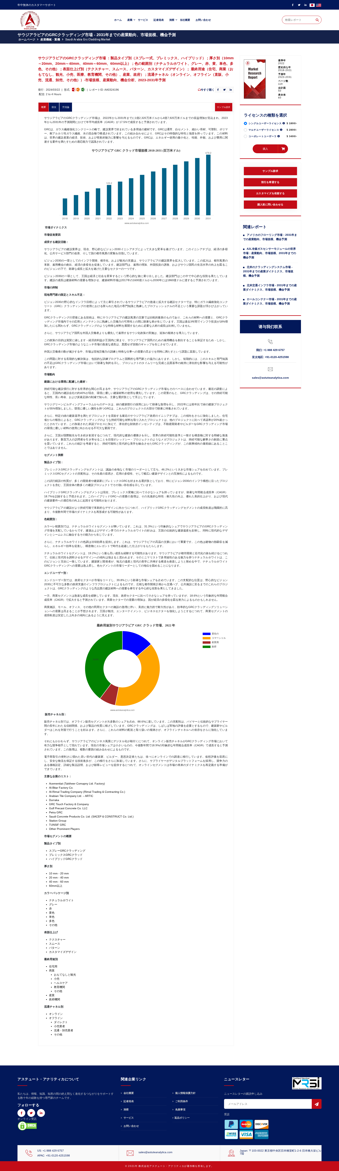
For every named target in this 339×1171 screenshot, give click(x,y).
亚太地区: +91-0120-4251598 (270, 357)
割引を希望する (270, 182)
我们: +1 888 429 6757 (270, 350)
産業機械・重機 (50, 39)
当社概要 (185, 19)
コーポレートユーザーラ (263, 136)
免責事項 (179, 1109)
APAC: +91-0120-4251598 (53, 1155)
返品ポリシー (182, 1117)
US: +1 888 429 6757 (50, 1150)
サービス (143, 19)
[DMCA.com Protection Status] (27, 1125)
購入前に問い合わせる (270, 204)
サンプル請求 (223, 107)
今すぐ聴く (207, 89)
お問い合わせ (203, 19)
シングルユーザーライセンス (265, 123)
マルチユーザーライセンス (264, 129)
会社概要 (128, 1093)
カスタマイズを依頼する (270, 193)
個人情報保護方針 (185, 1093)
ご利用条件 (181, 1101)
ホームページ (26, 39)
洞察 (171, 19)
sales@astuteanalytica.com (270, 377)
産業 (129, 19)
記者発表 (159, 19)
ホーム (118, 19)
